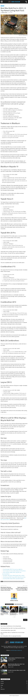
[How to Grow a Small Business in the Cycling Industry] (5, 609)
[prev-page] (13, 617)
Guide (2, 685)
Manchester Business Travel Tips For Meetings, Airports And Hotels (7, 589)
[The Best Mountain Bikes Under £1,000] (23, 609)
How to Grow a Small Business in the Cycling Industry (4, 614)
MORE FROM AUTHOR (18, 604)
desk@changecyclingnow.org (16, 650)
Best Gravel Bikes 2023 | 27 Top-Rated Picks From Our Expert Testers (12, 633)
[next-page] (14, 617)
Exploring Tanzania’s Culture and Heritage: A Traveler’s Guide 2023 (21, 589)
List (16, 581)
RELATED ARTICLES (9, 604)
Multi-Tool (20, 581)
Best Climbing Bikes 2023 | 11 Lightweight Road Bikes (11, 636)
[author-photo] (14, 596)
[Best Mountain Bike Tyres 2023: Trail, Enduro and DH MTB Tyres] (14, 609)
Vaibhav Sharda (4, 12)
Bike (4, 581)
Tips (23, 581)
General (2, 683)
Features (13, 581)
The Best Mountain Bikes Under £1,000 (23, 613)
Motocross (3, 689)
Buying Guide (8, 581)
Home (1, 4)
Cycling (5, 4)
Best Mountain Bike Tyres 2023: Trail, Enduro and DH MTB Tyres (14, 614)
